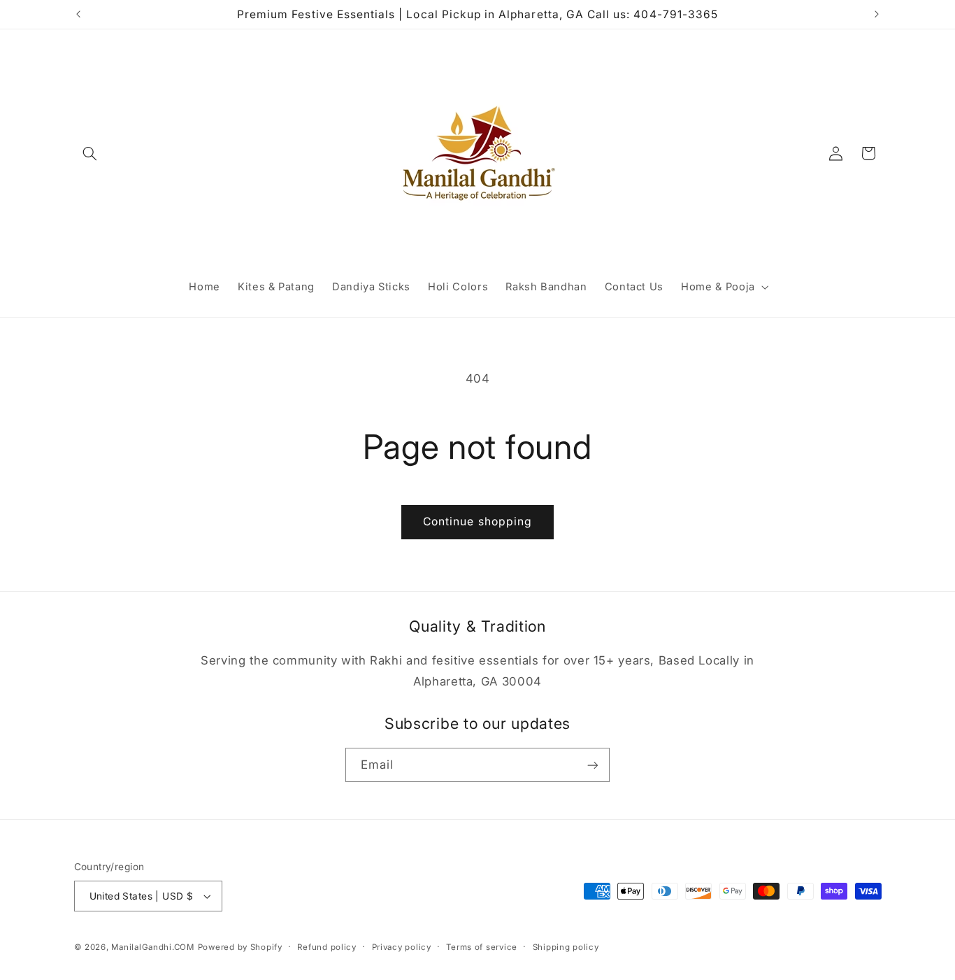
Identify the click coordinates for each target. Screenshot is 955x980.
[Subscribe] (593, 765)
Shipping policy (566, 947)
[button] (90, 153)
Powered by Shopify (240, 947)
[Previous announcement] (78, 14)
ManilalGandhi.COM (152, 947)
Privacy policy (401, 947)
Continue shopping (477, 521)
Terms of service (481, 947)
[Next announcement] (876, 14)
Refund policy (327, 947)
